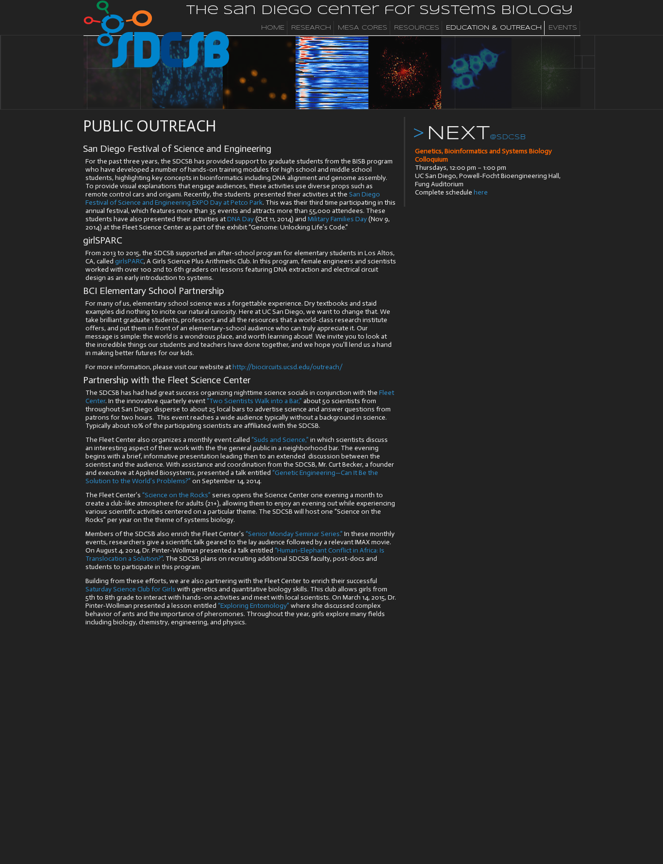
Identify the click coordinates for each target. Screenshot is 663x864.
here (481, 192)
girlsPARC (129, 261)
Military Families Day (337, 219)
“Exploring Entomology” (253, 606)
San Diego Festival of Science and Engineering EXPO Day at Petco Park (232, 198)
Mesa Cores (362, 28)
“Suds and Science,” (280, 440)
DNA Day (240, 219)
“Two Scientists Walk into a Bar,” (254, 401)
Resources (416, 28)
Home (272, 28)
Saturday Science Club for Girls (130, 589)
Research (311, 28)
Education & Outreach (494, 28)
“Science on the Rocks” (176, 495)
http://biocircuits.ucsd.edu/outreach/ (287, 367)
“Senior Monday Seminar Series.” (294, 534)
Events (562, 28)
